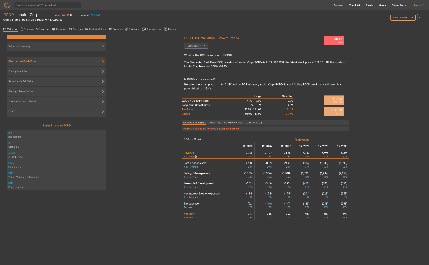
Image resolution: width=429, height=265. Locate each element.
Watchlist (354, 5)
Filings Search (399, 5)
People (172, 29)
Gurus (382, 5)
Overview (29, 29)
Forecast (61, 29)
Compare (78, 29)
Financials (44, 29)
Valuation (12, 29)
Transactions (153, 29)
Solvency (118, 29)
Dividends (134, 29)
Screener (339, 5)
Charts (369, 5)
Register (418, 5)
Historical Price (97, 29)
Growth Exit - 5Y (195, 46)
